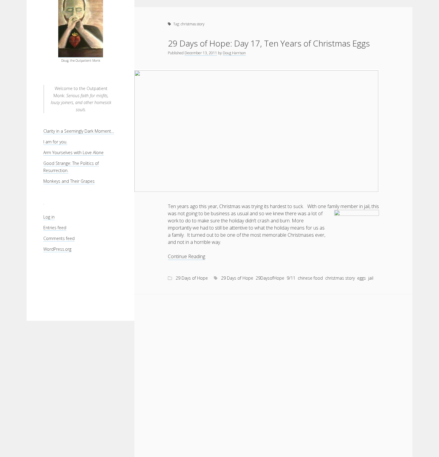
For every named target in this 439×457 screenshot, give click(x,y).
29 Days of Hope (192, 278)
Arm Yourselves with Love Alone (73, 152)
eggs (361, 278)
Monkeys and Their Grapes (69, 181)
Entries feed (54, 227)
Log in (49, 217)
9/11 (291, 278)
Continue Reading (186, 256)
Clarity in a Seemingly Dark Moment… (78, 131)
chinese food (310, 278)
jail (370, 278)
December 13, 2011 (201, 52)
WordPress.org (57, 249)
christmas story (340, 278)
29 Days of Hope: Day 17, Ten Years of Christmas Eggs (269, 43)
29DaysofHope (270, 278)
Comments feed (59, 238)
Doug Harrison (234, 52)
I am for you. (55, 142)
